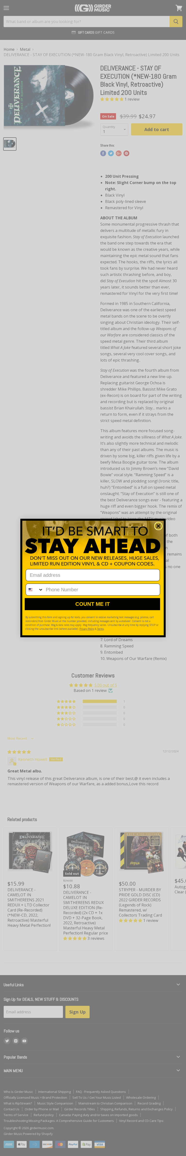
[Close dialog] (158, 526)
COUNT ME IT (92, 604)
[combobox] (34, 589)
